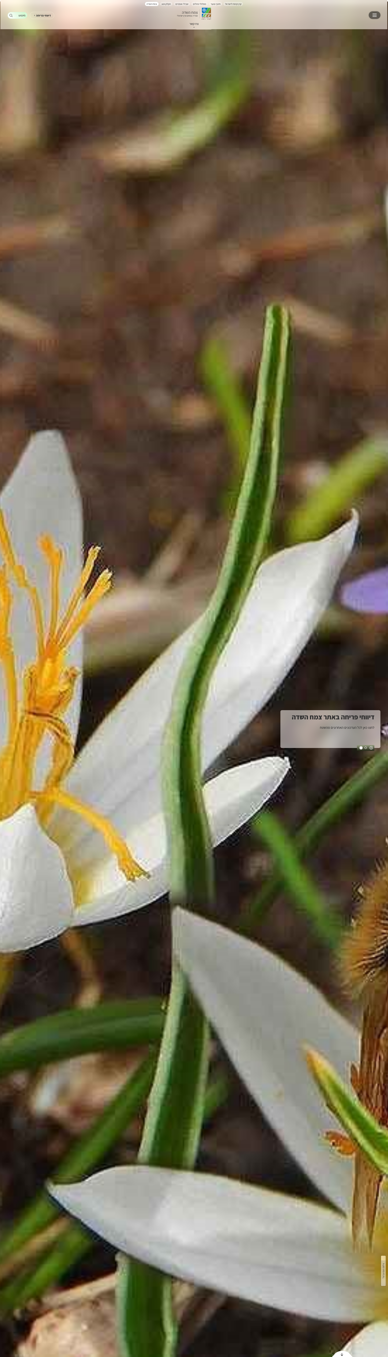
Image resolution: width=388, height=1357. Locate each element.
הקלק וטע (166, 4)
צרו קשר (194, 24)
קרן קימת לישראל (233, 4)
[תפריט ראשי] (374, 15)
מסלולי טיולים (199, 4)
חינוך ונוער (216, 4)
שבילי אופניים (181, 4)
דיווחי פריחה (43, 15)
